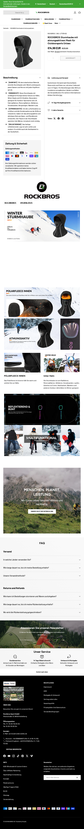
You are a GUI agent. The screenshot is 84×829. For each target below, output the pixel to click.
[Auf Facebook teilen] (59, 118)
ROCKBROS (51, 33)
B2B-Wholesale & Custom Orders (15, 766)
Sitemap (6, 795)
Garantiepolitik (49, 703)
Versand (57, 52)
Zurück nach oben (42, 672)
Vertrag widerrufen (13, 749)
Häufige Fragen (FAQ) (10, 787)
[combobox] (16, 12)
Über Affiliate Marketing (11, 770)
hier (60, 95)
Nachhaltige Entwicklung (12, 775)
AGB (45, 691)
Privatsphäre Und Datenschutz (54, 707)
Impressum (48, 687)
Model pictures (8, 783)
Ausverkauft (70, 58)
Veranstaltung (8, 799)
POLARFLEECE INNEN (14, 376)
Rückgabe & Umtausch (52, 695)
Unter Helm (49, 376)
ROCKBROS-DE (11, 821)
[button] (64, 64)
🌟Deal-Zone (47, 23)
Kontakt (6, 779)
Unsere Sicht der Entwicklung (42, 511)
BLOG (5, 791)
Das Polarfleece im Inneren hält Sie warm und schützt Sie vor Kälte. (20, 381)
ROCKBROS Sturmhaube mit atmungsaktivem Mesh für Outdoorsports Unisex (22, 28)
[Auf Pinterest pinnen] (63, 118)
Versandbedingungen (10, 6)
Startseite (5, 28)
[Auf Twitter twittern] (54, 118)
